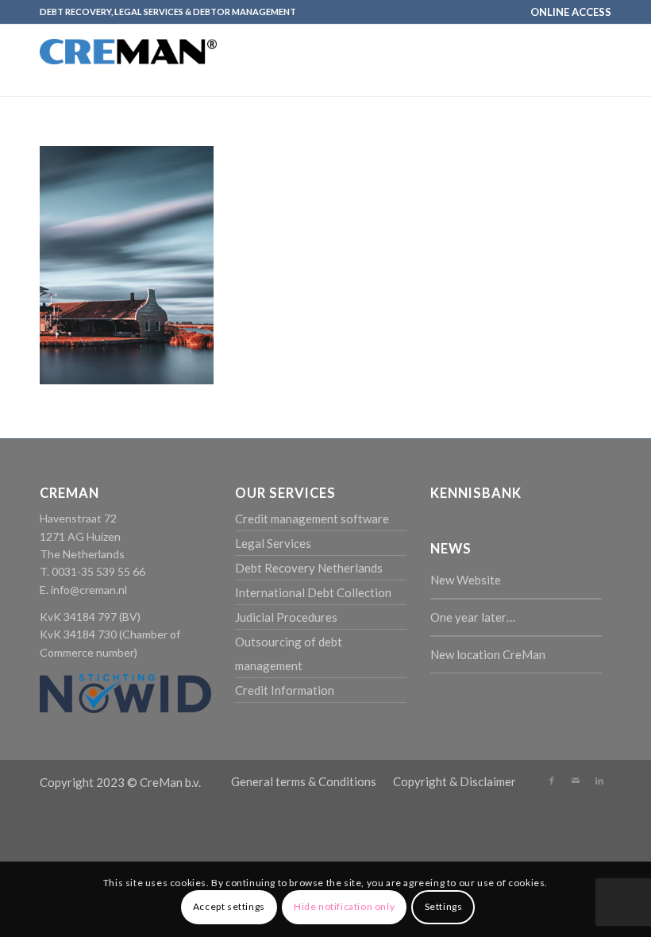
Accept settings (229, 906)
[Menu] (589, 60)
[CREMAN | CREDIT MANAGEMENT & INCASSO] (128, 74)
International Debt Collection (313, 592)
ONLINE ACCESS (570, 12)
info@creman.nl (89, 589)
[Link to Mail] (575, 780)
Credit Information (284, 690)
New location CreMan (487, 654)
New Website (465, 580)
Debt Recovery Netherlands (309, 568)
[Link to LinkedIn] (599, 780)
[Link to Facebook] (552, 780)
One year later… (472, 617)
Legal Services (273, 543)
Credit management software (312, 518)
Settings (444, 906)
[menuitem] (566, 12)
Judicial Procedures (286, 617)
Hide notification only (344, 906)
